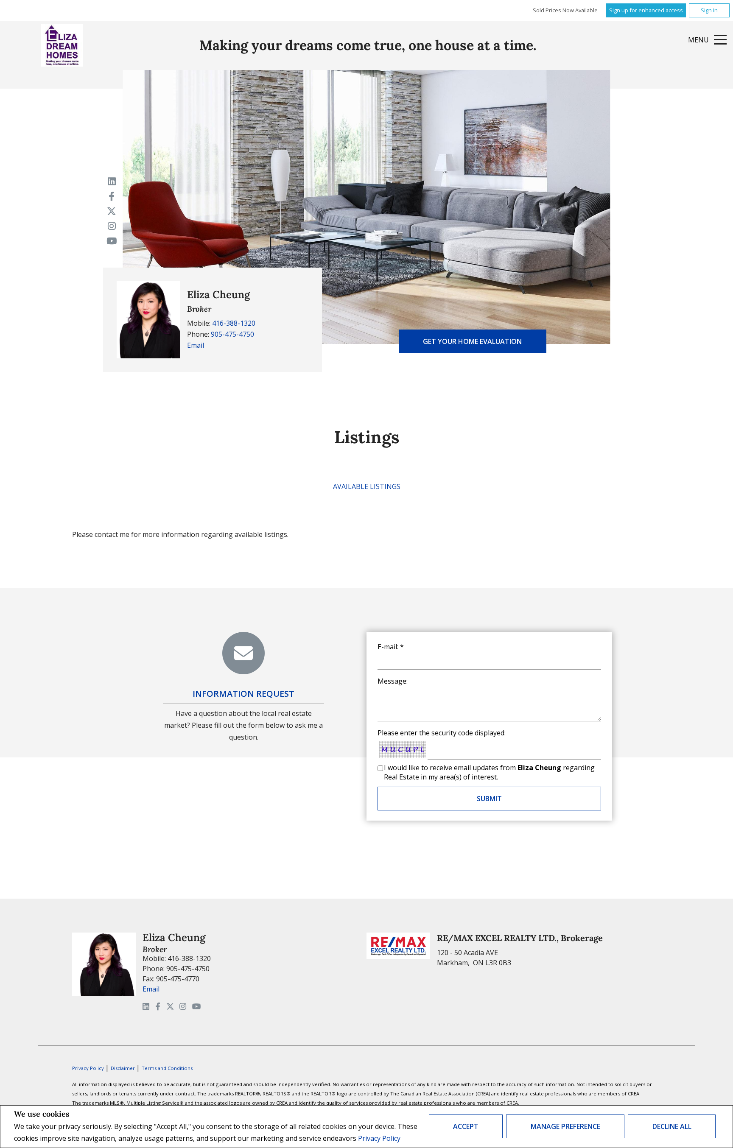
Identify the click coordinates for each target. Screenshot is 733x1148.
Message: (393, 681)
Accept (465, 1126)
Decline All (671, 1126)
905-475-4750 (232, 334)
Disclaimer (123, 1068)
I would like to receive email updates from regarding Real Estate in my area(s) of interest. (489, 772)
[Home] (62, 45)
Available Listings (366, 486)
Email (195, 345)
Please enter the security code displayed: (442, 732)
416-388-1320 (233, 323)
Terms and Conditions (167, 1068)
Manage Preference (565, 1126)
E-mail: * (391, 646)
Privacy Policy (379, 1138)
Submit (489, 798)
